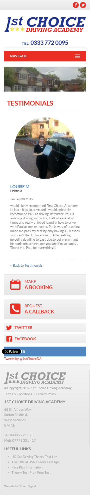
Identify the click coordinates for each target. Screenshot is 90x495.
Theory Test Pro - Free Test (31, 472)
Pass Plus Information (27, 467)
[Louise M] (45, 148)
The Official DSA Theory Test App (36, 462)
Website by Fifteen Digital (20, 486)
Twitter (83, 5)
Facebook (75, 5)
